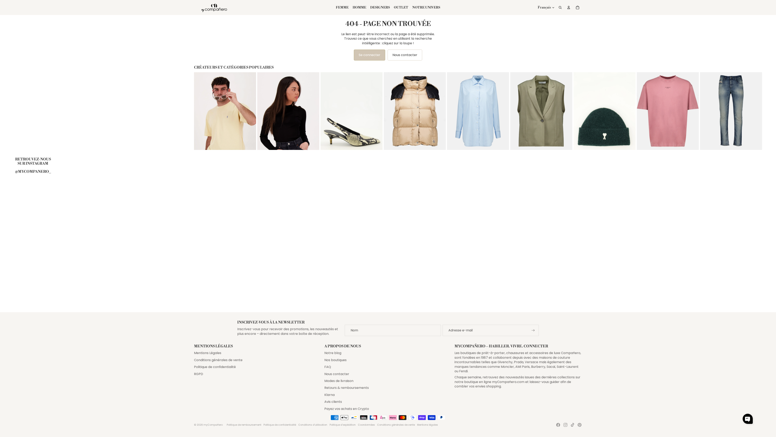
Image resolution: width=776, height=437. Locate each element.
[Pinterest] (579, 424)
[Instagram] (565, 424)
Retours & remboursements (346, 387)
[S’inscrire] (533, 330)
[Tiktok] (572, 424)
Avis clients (333, 401)
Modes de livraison (338, 381)
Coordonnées (366, 424)
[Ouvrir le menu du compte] (568, 7)
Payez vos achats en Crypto (346, 408)
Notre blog (332, 353)
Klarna (329, 394)
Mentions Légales (207, 353)
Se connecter (369, 55)
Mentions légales (427, 424)
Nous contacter (404, 55)
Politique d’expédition (343, 424)
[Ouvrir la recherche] (560, 7)
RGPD (198, 374)
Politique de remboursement (244, 424)
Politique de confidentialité (215, 367)
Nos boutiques (335, 360)
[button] (748, 419)
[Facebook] (558, 424)
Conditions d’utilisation (312, 424)
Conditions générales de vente (218, 360)
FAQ (327, 367)
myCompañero (213, 424)
